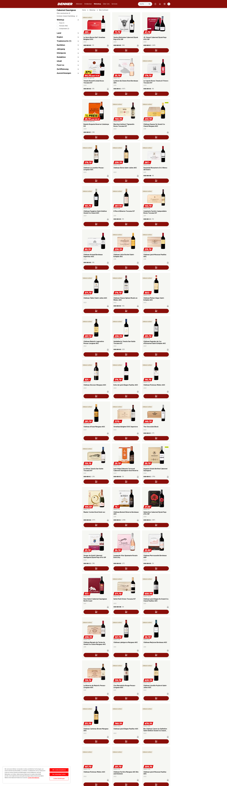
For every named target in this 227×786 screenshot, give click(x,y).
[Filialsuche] (164, 4)
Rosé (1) (61, 23)
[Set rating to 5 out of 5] (90, 45)
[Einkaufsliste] (155, 4)
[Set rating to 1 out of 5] (84, 45)
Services (114, 4)
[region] (36, 774)
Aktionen (79, 4)
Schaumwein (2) (64, 28)
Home (84, 10)
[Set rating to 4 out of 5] (89, 45)
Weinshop (97, 4)
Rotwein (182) (63, 26)
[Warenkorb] (160, 4)
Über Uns (106, 4)
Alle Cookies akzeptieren (59, 770)
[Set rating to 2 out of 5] (86, 45)
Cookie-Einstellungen (59, 778)
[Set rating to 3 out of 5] (87, 45)
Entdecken (88, 4)
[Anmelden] (168, 4)
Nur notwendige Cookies (59, 774)
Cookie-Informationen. (33, 777)
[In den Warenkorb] (96, 50)
